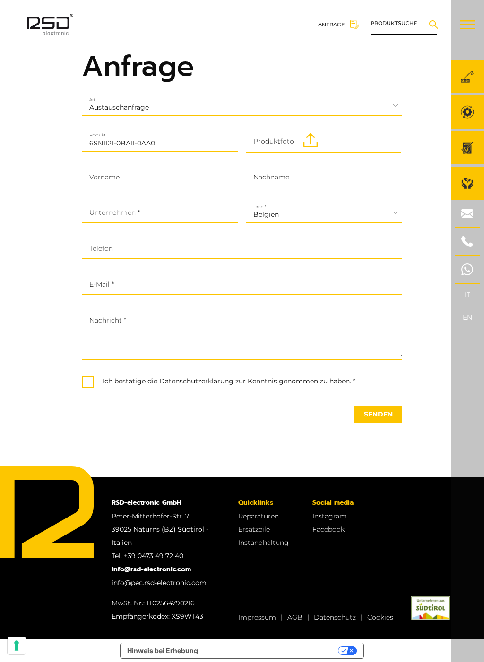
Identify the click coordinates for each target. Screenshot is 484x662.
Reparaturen (258, 516)
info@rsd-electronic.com (151, 569)
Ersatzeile (254, 529)
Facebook (328, 529)
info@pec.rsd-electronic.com (159, 582)
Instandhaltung (263, 542)
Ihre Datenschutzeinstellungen (272, 650)
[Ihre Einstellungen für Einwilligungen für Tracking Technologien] (17, 645)
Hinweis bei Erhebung (162, 650)
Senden (378, 414)
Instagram (329, 516)
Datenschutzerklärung (196, 381)
